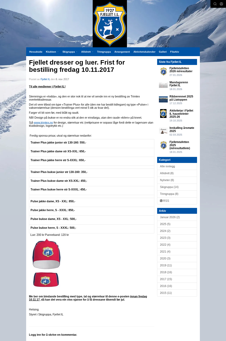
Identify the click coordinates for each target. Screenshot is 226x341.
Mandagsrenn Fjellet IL (179, 84)
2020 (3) (165, 258)
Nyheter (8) (167, 180)
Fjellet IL (45, 79)
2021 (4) (165, 251)
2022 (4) (165, 244)
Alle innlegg (167, 166)
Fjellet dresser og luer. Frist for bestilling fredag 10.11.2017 (77, 66)
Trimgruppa (104, 51)
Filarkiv (174, 51)
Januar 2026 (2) (170, 217)
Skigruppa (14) (169, 187)
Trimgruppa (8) (169, 193)
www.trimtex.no (43, 122)
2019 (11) (166, 265)
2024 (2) (165, 230)
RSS (165, 200)
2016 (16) (166, 286)
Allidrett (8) (167, 173)
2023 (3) (165, 237)
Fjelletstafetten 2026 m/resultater (181, 70)
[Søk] (215, 4)
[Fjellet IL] (110, 23)
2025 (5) (165, 224)
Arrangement (122, 51)
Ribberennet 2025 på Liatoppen (181, 98)
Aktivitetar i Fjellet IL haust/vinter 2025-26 (181, 113)
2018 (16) (166, 272)
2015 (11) (166, 292)
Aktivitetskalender (144, 51)
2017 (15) (166, 279)
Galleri (163, 51)
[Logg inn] (221, 4)
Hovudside (35, 51)
